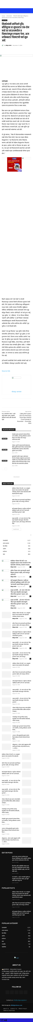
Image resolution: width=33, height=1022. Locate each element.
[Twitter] (13, 50)
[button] (3, 10)
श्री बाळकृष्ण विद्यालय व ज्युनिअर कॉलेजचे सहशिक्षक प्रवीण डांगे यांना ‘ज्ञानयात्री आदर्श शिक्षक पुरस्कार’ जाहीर (21, 510)
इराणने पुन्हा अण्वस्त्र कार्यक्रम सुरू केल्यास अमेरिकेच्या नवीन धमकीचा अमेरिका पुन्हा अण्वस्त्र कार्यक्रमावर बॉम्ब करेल (21, 858)
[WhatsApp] (22, 50)
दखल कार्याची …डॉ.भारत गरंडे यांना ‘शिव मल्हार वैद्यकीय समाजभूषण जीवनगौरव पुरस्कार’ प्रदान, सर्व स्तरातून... (21, 654)
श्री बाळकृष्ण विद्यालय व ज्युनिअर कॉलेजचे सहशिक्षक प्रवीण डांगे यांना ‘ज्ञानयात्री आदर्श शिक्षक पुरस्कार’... (20, 582)
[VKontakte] (25, 992)
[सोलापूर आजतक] (3, 45)
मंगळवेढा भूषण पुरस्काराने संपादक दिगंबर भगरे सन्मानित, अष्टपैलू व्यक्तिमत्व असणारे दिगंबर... (21, 727)
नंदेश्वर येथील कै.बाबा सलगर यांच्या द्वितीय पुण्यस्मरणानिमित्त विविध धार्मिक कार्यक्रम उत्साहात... (21, 709)
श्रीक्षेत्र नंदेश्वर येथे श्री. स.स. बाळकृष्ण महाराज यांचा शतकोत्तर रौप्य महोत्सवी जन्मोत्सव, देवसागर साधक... (21, 563)
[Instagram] (21, 992)
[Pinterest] (18, 50)
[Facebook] (9, 50)
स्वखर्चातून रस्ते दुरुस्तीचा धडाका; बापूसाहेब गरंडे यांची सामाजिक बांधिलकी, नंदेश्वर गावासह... (21, 718)
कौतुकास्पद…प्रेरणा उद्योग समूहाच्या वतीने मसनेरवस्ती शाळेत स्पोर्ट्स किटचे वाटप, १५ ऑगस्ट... (21, 746)
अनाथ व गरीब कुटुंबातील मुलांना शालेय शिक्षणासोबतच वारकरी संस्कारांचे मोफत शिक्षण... (21, 737)
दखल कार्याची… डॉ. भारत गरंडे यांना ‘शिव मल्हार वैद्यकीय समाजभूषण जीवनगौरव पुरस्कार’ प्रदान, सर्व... (20, 592)
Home (3, 16)
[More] (26, 50)
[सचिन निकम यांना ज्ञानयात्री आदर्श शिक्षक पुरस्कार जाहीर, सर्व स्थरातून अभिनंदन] (6, 502)
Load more (16, 529)
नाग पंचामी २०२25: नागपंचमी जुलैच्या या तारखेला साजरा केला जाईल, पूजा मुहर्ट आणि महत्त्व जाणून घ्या (21, 878)
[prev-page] (3, 469)
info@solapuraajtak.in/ (20, 1000)
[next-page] (6, 469)
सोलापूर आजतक (8, 45)
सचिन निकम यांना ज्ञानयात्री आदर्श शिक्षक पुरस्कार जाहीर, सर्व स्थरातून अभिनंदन (20, 572)
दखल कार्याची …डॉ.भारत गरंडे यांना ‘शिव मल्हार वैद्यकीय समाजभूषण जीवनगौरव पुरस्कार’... (21, 700)
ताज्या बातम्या (9, 16)
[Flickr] (16, 992)
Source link (6, 371)
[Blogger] (7, 992)
